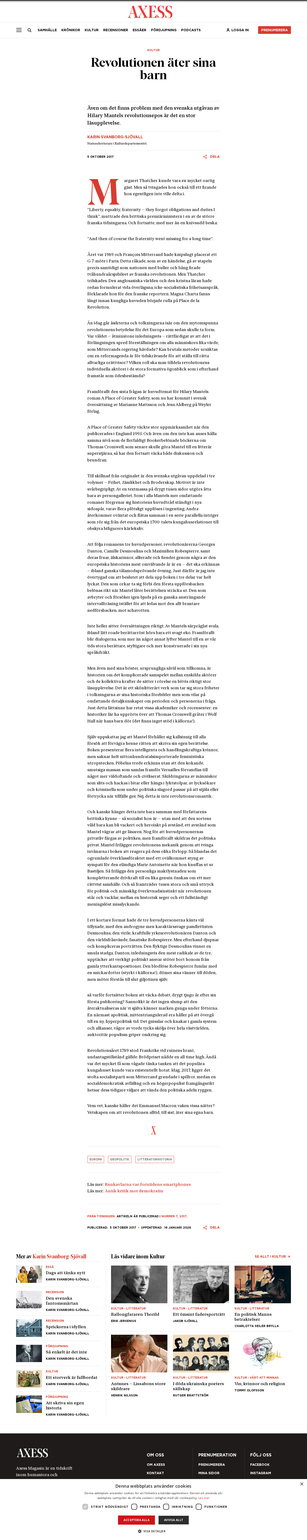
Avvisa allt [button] (173, 1520)
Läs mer (204, 1498)
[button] (154, 1531)
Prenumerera (163, 797)
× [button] (301, 1484)
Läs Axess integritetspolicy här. (187, 784)
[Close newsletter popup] (257, 730)
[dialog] (153, 1509)
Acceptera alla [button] (136, 1520)
